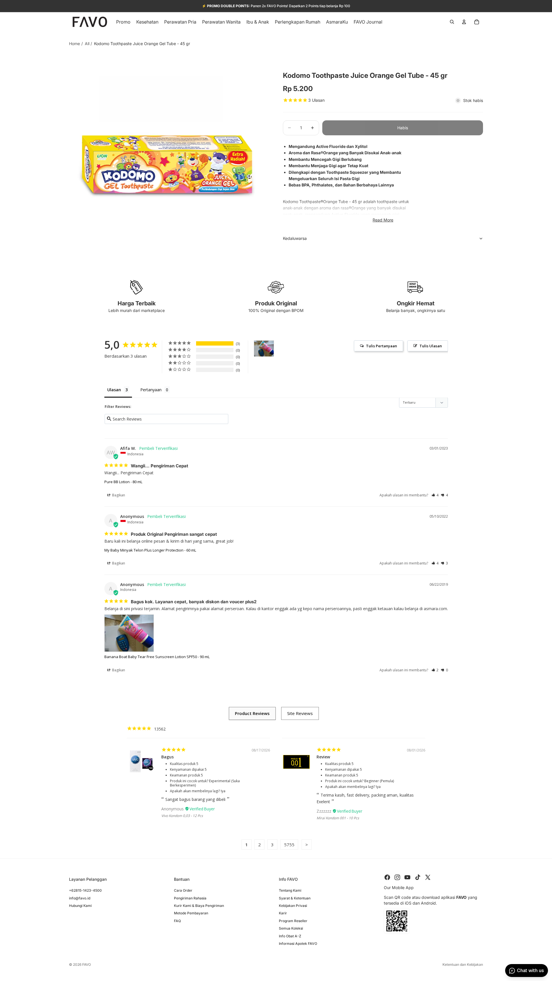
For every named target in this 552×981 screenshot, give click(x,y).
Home (74, 43)
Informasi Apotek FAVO (298, 943)
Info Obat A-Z (290, 936)
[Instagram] (397, 877)
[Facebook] (387, 877)
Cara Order (183, 890)
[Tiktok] (417, 877)
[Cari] (452, 22)
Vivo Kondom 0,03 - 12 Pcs (182, 815)
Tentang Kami (290, 890)
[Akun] (464, 22)
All (87, 43)
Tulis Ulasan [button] (430, 345)
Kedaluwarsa (295, 238)
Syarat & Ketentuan (294, 898)
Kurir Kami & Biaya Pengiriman (199, 905)
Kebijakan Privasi (293, 905)
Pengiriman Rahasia (190, 898)
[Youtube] (407, 877)
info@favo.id (79, 898)
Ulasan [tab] (114, 389)
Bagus (167, 757)
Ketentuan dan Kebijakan (462, 964)
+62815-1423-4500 (85, 890)
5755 (289, 844)
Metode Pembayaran (191, 913)
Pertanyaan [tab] (151, 389)
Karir (283, 913)
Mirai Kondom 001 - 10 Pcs (338, 818)
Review (323, 757)
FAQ (177, 920)
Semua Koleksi (291, 928)
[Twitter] (427, 877)
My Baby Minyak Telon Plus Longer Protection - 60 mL (150, 550)
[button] (435, 495)
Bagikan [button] (118, 495)
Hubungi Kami (80, 905)
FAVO (86, 964)
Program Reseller (293, 920)
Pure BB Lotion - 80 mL (123, 481)
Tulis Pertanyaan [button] (381, 345)
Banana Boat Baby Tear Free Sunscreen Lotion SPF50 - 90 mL (157, 656)
